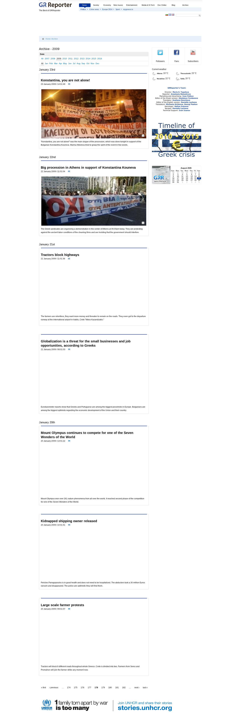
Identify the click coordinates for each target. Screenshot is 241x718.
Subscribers (193, 61)
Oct (87, 63)
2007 (47, 58)
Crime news (94, 9)
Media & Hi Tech (148, 5)
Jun (69, 63)
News (84, 5)
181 (117, 687)
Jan (46, 63)
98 (69, 84)
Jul (74, 63)
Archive (185, 5)
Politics (83, 9)
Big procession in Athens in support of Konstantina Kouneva (88, 167)
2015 (93, 58)
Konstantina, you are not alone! (65, 80)
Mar (56, 63)
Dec (97, 63)
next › (136, 687)
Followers (160, 61)
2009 (59, 58)
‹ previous (53, 687)
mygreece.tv (128, 9)
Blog (173, 5)
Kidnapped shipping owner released (69, 521)
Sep (83, 63)
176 (82, 687)
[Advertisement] (98, 26)
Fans (176, 61)
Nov (92, 63)
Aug (78, 63)
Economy (107, 5)
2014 (88, 58)
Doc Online (162, 5)
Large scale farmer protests (62, 605)
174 (68, 687)
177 (89, 687)
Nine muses (118, 5)
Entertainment (131, 5)
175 (75, 687)
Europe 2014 (107, 9)
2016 (99, 58)
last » (145, 687)
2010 (64, 58)
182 (124, 687)
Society (96, 5)
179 (103, 687)
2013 (82, 58)
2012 (76, 58)
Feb (51, 63)
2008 (53, 58)
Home (48, 39)
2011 (70, 58)
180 (110, 687)
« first (43, 687)
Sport (118, 9)
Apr (60, 63)
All (42, 58)
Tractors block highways (60, 255)
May (65, 63)
